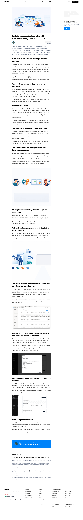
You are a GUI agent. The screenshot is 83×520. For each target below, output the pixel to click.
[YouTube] (10, 499)
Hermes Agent (68, 506)
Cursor (53, 508)
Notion (53, 506)
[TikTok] (18, 499)
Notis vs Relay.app (55, 499)
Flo (20, 442)
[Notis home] (7, 1)
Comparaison (66, 15)
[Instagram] (15, 499)
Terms (40, 497)
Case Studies (73, 12)
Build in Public (66, 12)
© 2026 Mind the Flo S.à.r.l (41, 514)
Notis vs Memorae (55, 495)
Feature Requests (28, 497)
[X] (13, 499)
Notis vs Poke (68, 493)
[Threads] (20, 499)
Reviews (27, 502)
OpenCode (67, 508)
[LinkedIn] (8, 499)
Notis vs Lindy (68, 495)
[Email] (6, 499)
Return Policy (41, 504)
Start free (75, 1)
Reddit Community (28, 495)
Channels (44, 1)
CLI (50, 1)
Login (69, 1)
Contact (40, 491)
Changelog (27, 493)
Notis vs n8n (67, 497)
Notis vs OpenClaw (55, 491)
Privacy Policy (41, 499)
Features (26, 1)
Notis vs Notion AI (68, 491)
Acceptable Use (42, 502)
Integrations (32, 1)
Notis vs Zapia (54, 493)
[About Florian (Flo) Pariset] (13, 42)
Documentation (56, 1)
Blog (39, 495)
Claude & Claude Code (69, 504)
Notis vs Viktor (54, 497)
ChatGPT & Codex (55, 504)
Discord (26, 499)
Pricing (38, 1)
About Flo (40, 493)
